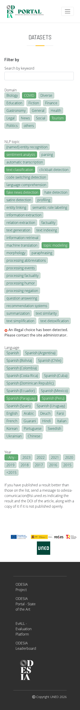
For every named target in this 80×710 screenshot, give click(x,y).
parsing (47, 154)
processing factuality (22, 275)
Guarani (30, 420)
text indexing (46, 230)
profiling (43, 199)
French (11, 420)
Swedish (54, 428)
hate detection (55, 192)
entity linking (16, 207)
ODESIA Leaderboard (26, 646)
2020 (69, 457)
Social (40, 118)
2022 (41, 457)
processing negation (22, 290)
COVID (29, 95)
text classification (19, 169)
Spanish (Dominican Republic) (30, 383)
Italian (61, 420)
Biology (12, 95)
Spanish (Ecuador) (20, 390)
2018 (25, 465)
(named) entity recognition (27, 147)
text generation (18, 230)
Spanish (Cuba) (55, 375)
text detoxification (54, 320)
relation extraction (20, 222)
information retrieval (22, 237)
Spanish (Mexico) (54, 390)
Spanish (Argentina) (40, 352)
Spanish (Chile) (49, 360)
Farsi (60, 413)
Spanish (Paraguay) (21, 398)
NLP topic (12, 141)
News (25, 118)
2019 (10, 465)
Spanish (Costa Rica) (22, 375)
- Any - (11, 457)
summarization (18, 313)
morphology (15, 252)
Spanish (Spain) (18, 405)
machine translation (21, 245)
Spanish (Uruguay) (51, 405)
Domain (10, 90)
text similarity (46, 313)
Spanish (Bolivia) (19, 360)
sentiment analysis (20, 154)
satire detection (18, 199)
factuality (48, 222)
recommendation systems (26, 305)
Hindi (46, 420)
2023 (26, 457)
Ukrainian (14, 436)
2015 (67, 465)
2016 (53, 465)
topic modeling (55, 245)
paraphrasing (42, 252)
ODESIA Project (22, 587)
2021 (55, 457)
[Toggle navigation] (67, 11)
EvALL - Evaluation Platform (24, 629)
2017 (39, 465)
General (38, 110)
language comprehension (26, 184)
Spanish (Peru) (53, 398)
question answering (21, 298)
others (29, 125)
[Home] (27, 11)
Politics (12, 125)
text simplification (20, 320)
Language (11, 347)
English (12, 413)
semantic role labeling (49, 207)
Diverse (46, 95)
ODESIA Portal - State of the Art (26, 604)
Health (56, 110)
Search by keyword (19, 68)
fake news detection (22, 192)
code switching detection (26, 177)
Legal (10, 118)
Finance (51, 103)
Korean (12, 428)
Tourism (58, 118)
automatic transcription (24, 162)
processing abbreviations (26, 260)
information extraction (23, 215)
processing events (20, 267)
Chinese (34, 436)
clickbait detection (53, 169)
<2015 (11, 472)
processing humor (20, 283)
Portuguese (33, 428)
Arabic (29, 413)
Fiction (33, 103)
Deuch (45, 413)
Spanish (12, 352)
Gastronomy (16, 110)
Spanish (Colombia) (21, 368)
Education (14, 103)
